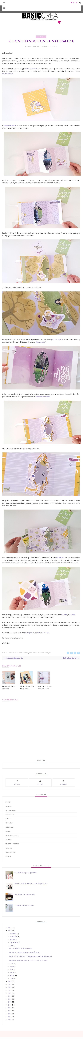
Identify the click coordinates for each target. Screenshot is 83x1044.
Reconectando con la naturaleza (20, 948)
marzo (12, 972)
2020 (9, 993)
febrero (12, 975)
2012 (9, 1017)
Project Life (10, 827)
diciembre (13, 934)
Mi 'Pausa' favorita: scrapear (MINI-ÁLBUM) (24, 952)
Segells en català (12, 835)
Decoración (10, 815)
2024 (9, 981)
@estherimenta (7, 74)
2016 (9, 1005)
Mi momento (40, 342)
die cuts (64, 615)
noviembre (13, 936)
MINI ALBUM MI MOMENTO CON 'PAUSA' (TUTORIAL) (28, 961)
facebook (17, 784)
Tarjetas (9, 840)
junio (11, 964)
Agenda (8, 802)
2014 (9, 1011)
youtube (40, 784)
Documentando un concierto (8, 687)
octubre (12, 939)
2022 (9, 987)
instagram (63, 784)
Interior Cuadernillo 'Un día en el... (27, 687)
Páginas (8, 831)
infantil (8, 856)
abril (11, 969)
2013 (9, 1014)
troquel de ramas (10, 126)
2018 (9, 999)
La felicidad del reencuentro (24, 905)
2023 (9, 984)
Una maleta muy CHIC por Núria (25, 873)
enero (12, 978)
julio (11, 945)
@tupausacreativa (31, 68)
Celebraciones (11, 810)
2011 (9, 1020)
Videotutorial (11, 852)
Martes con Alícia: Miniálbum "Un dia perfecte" (30, 883)
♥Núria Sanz (41, 37)
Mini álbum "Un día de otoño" (24, 895)
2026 (9, 928)
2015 (9, 1008)
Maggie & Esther (22, 653)
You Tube (45, 633)
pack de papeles (57, 339)
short (38, 633)
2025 (9, 931)
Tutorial (9, 848)
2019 (9, 996)
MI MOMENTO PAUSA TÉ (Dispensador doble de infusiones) (30, 956)
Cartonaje (9, 806)
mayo (12, 966)
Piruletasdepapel (34, 46)
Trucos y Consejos (44, 653)
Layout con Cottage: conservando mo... (45, 687)
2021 (9, 990)
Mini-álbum (33, 653)
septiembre (14, 942)
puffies (73, 615)
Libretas (8, 819)
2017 (9, 1002)
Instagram (28, 633)
